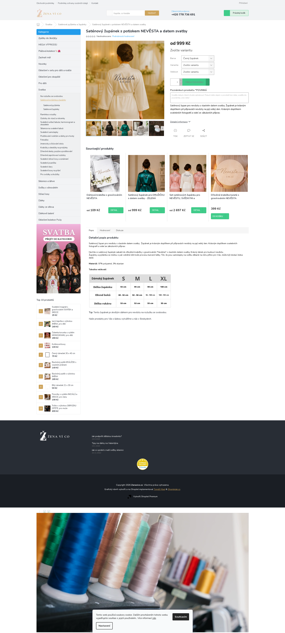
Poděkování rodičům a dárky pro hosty (57, 136)
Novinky (42, 63)
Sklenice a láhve (46, 181)
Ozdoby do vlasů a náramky (52, 118)
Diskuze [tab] (119, 230)
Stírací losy (43, 194)
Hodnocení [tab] (105, 230)
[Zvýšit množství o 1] (180, 80)
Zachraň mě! (44, 57)
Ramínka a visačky (48, 114)
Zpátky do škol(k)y (47, 38)
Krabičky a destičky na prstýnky (54, 147)
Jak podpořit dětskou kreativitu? (107, 436)
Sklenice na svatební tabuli (51, 128)
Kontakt (95, 3)
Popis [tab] (91, 230)
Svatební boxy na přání (50, 170)
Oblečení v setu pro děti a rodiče (55, 70)
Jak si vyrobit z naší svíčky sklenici (108, 450)
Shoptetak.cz (174, 489)
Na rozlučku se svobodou (51, 96)
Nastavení (104, 625)
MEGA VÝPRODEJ (47, 44)
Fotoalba (44, 140)
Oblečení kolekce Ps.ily (50, 219)
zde (154, 618)
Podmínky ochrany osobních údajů (73, 3)
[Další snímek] (162, 128)
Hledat (152, 13)
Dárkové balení (46, 213)
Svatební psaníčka (48, 163)
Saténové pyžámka (51, 105)
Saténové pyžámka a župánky (53, 100)
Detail (114, 210)
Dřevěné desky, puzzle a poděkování (56, 151)
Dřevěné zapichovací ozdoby (53, 155)
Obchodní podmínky (45, 3)
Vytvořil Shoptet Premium (145, 496)
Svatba (42, 89)
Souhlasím (181, 616)
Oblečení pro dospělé (49, 76)
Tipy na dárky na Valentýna (105, 443)
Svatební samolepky (49, 132)
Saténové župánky (51, 109)
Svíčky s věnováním (48, 187)
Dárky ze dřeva (46, 206)
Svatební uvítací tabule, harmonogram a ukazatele (57, 123)
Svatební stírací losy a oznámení (54, 159)
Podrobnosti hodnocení (123, 36)
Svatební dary (46, 166)
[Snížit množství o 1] (180, 84)
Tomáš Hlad (159, 489)
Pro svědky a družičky (49, 174)
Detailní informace (179, 121)
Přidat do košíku (194, 82)
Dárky (41, 200)
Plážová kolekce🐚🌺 (49, 51)
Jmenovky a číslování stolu (52, 143)
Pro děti (42, 83)
